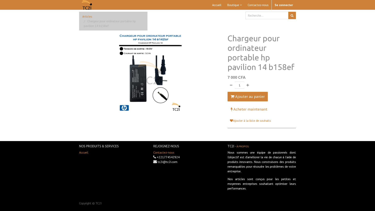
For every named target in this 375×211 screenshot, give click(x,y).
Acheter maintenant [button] (250, 109)
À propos (243, 146)
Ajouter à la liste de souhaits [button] (252, 120)
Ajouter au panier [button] (249, 96)
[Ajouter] (247, 85)
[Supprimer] (231, 85)
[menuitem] (216, 5)
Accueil (83, 152)
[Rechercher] (292, 15)
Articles (87, 16)
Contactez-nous (163, 152)
